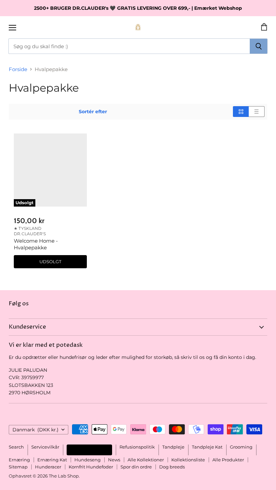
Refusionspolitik (137, 447)
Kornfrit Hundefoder (91, 466)
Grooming (241, 447)
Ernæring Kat (52, 459)
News (114, 459)
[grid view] (241, 111)
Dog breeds (172, 466)
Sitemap (18, 466)
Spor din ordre (136, 466)
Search (16, 447)
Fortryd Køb (89, 450)
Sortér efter (93, 111)
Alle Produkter (228, 459)
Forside (18, 69)
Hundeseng (87, 459)
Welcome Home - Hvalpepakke (36, 244)
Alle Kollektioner (146, 459)
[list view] (257, 111)
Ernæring (19, 459)
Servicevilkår (45, 447)
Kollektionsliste (188, 459)
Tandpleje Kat (207, 447)
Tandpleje (173, 447)
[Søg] (259, 46)
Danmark (35, 430)
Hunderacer (48, 466)
